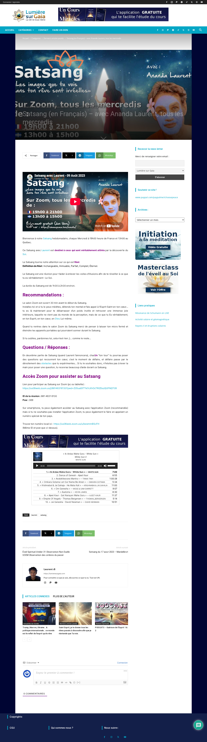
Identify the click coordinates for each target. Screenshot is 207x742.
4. (72, 482)
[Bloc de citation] (62, 682)
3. (72, 478)
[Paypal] (176, 2)
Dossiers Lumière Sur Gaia (63, 107)
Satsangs (95, 107)
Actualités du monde (31, 624)
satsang (43, 515)
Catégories (25, 30)
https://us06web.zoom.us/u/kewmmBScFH (76, 423)
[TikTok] (186, 2)
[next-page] (29, 639)
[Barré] (49, 682)
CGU (12, 727)
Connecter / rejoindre (11, 2)
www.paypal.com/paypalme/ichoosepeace (156, 197)
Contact (43, 30)
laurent (34, 515)
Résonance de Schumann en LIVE (152, 313)
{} (74, 682)
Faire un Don (60, 30)
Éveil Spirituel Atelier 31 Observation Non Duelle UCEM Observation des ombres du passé (46, 553)
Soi (24, 254)
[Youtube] (201, 2)
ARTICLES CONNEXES (37, 596)
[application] (75, 466)
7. (72, 492)
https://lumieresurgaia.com (54, 573)
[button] (200, 30)
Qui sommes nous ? (62, 727)
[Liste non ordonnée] (58, 682)
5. (72, 485)
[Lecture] (37, 465)
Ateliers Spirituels (102, 624)
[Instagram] (171, 2)
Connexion (122, 662)
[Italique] (41, 682)
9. (72, 498)
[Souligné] (45, 682)
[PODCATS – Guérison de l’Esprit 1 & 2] (111, 613)
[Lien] (70, 682)
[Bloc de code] (66, 682)
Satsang (47, 238)
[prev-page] (24, 639)
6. (72, 488)
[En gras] (36, 682)
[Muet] (105, 465)
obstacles (46, 363)
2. (72, 475)
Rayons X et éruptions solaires (150, 325)
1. (72, 472)
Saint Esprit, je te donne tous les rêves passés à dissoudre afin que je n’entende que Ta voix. (75, 630)
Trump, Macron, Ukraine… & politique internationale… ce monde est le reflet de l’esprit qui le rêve (38, 630)
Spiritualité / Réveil (82, 107)
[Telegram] (181, 2)
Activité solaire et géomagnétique (152, 319)
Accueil (9, 30)
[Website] (196, 2)
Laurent (46, 250)
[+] (78, 682)
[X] (191, 2)
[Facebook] (166, 2)
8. (72, 495)
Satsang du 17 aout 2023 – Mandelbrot (108, 552)
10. (72, 502)
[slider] (112, 465)
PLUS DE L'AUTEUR (63, 596)
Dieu (57, 318)
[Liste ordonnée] (53, 682)
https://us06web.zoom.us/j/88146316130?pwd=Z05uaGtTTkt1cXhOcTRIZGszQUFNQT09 (70, 388)
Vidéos (103, 107)
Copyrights (16, 716)
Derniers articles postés (54, 38)
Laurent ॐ (30, 129)
